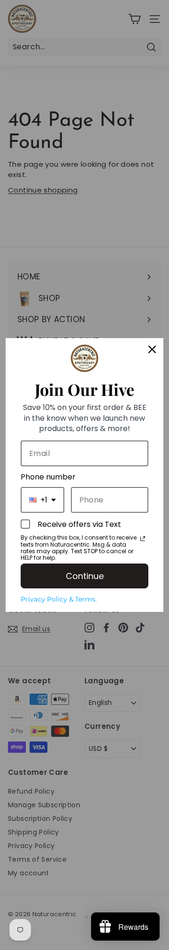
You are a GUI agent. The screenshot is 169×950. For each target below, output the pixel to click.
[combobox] (42, 500)
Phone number (48, 476)
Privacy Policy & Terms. (59, 599)
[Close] (152, 349)
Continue (85, 576)
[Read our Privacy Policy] (142, 538)
